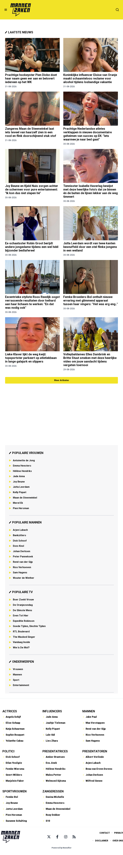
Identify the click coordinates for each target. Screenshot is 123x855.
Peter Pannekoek (23, 556)
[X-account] (49, 837)
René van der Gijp (23, 561)
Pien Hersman (21, 508)
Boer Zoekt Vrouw (23, 599)
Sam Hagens (20, 572)
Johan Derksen (21, 551)
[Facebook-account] (57, 837)
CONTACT (104, 833)
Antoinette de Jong (24, 460)
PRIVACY (118, 833)
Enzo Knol (18, 545)
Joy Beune (19, 481)
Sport (16, 680)
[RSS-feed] (74, 837)
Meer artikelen (61, 380)
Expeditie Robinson (23, 621)
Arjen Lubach (20, 530)
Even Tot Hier (20, 615)
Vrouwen (18, 669)
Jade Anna (19, 476)
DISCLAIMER (101, 840)
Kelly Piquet (19, 492)
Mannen (17, 674)
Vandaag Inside (21, 642)
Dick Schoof (20, 540)
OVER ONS (117, 840)
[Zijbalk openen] (6, 10)
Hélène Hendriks (22, 471)
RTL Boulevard (21, 631)
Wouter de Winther (23, 577)
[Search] (117, 10)
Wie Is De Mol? (21, 647)
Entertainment (21, 685)
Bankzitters (19, 535)
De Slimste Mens (22, 610)
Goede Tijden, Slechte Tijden (29, 626)
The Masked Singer (24, 636)
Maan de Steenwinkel (25, 497)
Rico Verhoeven (22, 567)
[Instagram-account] (66, 837)
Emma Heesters (22, 465)
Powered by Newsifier (62, 848)
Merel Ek (18, 502)
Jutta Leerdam (21, 486)
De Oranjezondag (23, 605)
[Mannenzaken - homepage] (20, 9)
